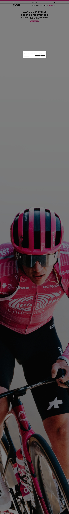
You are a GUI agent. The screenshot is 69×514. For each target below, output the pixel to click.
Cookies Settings (26, 55)
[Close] (45, 52)
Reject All (38, 55)
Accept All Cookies (43, 55)
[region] (34, 54)
